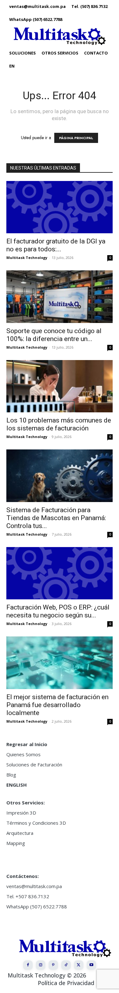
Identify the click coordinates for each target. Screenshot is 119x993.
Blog (11, 774)
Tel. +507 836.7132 (27, 896)
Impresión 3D (21, 812)
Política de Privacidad (66, 983)
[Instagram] (40, 965)
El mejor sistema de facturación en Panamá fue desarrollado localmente (57, 705)
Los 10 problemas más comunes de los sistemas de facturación (58, 424)
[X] (78, 965)
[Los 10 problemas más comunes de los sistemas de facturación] (59, 386)
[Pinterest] (53, 965)
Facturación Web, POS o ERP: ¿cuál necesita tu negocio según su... (57, 611)
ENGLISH (16, 785)
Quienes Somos (23, 754)
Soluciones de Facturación (34, 764)
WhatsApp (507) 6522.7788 (36, 906)
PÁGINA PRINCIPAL (76, 137)
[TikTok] (66, 965)
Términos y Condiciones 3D (36, 823)
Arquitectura (19, 833)
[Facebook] (28, 965)
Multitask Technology (26, 257)
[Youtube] (91, 965)
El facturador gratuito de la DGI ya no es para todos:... (55, 245)
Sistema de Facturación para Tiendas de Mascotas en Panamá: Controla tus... (56, 518)
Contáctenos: (22, 876)
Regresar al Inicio (26, 744)
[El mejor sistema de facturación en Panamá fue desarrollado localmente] (59, 662)
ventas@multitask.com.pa (34, 886)
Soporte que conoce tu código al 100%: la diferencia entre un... (54, 335)
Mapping (15, 843)
